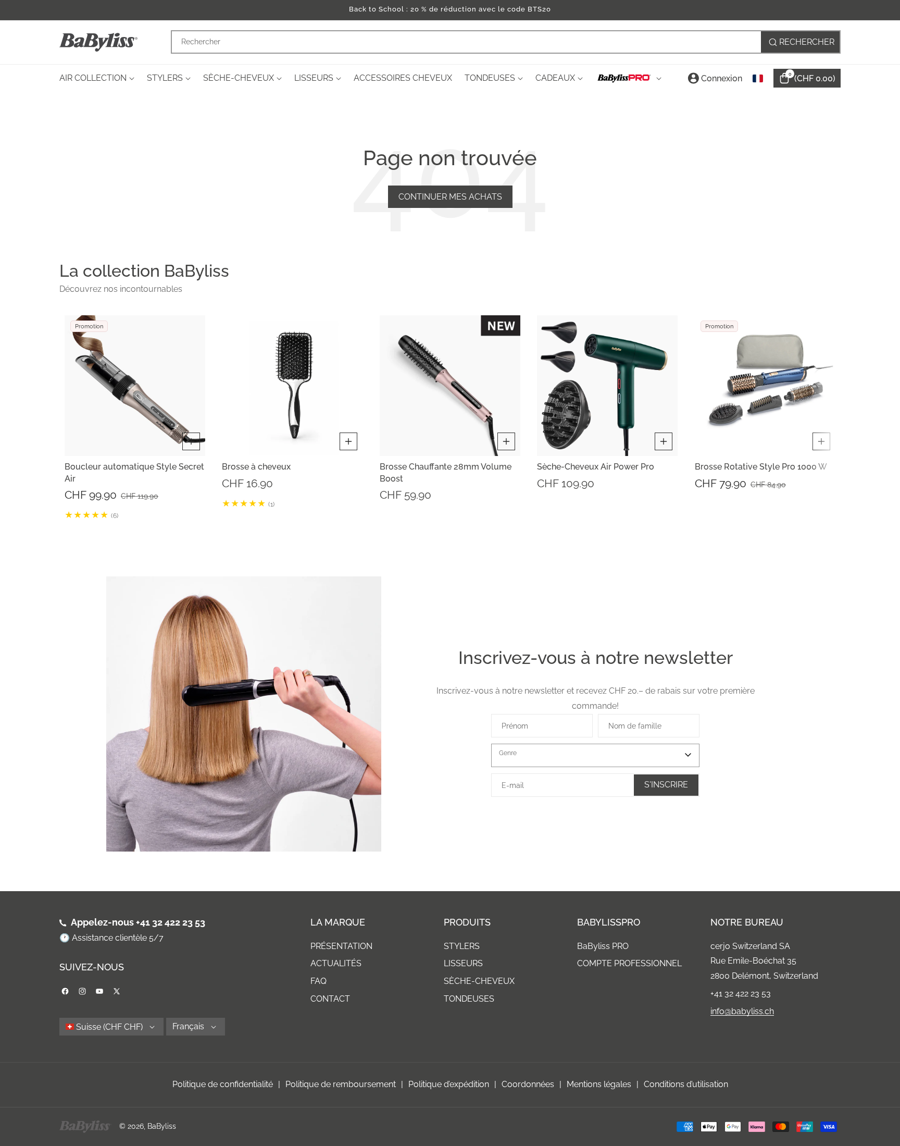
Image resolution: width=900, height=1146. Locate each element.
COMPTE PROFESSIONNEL (629, 963)
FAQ (318, 981)
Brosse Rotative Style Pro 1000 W (761, 467)
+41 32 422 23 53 (170, 922)
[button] (72, 417)
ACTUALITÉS (335, 963)
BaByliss (161, 1126)
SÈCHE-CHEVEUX (479, 981)
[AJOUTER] (191, 441)
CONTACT (330, 999)
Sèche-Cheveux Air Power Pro (595, 467)
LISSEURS (463, 963)
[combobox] (506, 42)
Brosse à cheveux (256, 467)
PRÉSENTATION (341, 946)
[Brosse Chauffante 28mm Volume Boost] (450, 385)
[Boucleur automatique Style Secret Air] (135, 385)
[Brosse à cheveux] (292, 385)
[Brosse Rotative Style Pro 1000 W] (765, 385)
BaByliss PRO (603, 946)
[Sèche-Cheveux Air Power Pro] (607, 385)
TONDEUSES (469, 999)
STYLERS (462, 946)
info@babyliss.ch (742, 1011)
